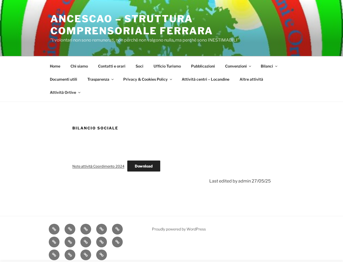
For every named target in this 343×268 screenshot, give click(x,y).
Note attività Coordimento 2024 (98, 166)
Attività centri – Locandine (205, 79)
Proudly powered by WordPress (179, 229)
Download (144, 166)
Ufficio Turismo (167, 66)
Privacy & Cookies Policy (145, 79)
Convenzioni (236, 66)
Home (55, 66)
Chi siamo (79, 66)
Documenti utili (63, 79)
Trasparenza (98, 79)
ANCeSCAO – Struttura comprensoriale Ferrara (131, 25)
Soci (139, 66)
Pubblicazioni (203, 66)
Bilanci (267, 66)
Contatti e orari (111, 66)
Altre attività (251, 79)
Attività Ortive (63, 92)
